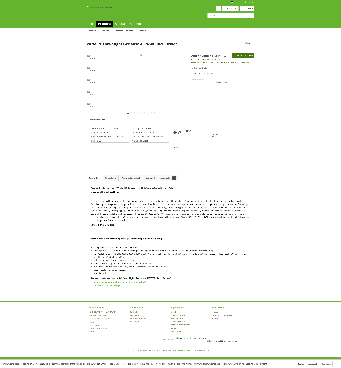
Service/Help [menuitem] (247, 2)
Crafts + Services (178, 321)
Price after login (199, 68)
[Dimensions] (222, 82)
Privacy (215, 312)
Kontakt (133, 312)
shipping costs (184, 350)
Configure (326, 364)
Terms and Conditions (222, 315)
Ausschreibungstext (131, 178)
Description (94, 178)
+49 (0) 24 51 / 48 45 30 (102, 312)
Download (150, 178)
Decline (301, 364)
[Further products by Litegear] (249, 46)
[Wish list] (218, 8)
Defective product (137, 318)
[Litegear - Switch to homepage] (101, 12)
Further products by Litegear (108, 285)
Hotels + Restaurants (180, 324)
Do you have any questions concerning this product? (119, 282)
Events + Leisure (177, 315)
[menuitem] (230, 15)
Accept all (312, 364)
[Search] (251, 15)
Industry (174, 328)
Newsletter (134, 315)
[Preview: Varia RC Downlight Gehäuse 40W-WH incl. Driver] (91, 58)
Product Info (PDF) (245, 55)
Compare (196, 73)
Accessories (167, 178)
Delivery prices (136, 321)
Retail (173, 312)
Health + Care (176, 318)
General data (110, 178)
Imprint (215, 318)
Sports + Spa (176, 331)
